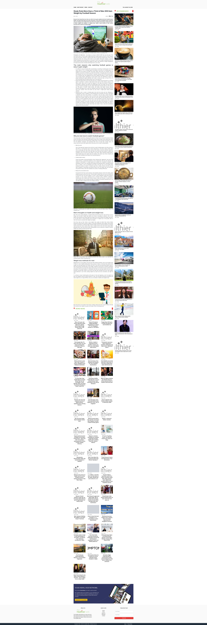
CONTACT (90, 7)
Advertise (103, 614)
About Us (103, 613)
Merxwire (83, 54)
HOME (75, 7)
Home (103, 610)
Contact (103, 615)
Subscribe (124, 618)
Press (103, 611)
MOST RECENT (80, 7)
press (85, 7)
